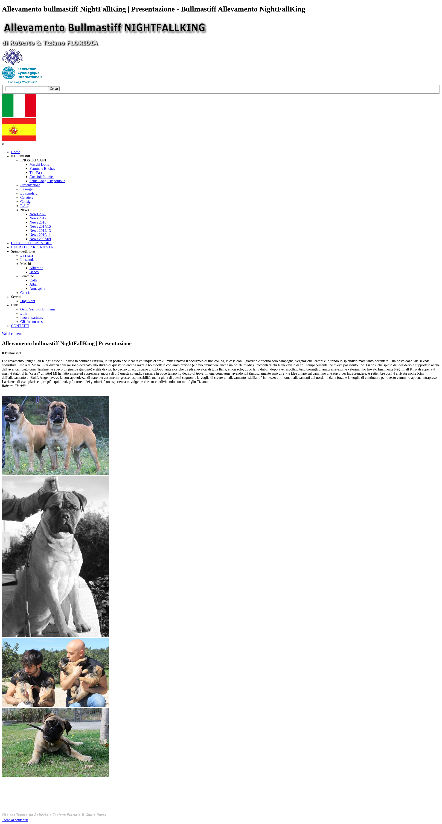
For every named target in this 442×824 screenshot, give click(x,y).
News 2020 (37, 214)
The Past (35, 173)
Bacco (34, 272)
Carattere (26, 197)
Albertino (36, 268)
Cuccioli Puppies (41, 177)
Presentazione (30, 185)
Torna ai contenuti (15, 820)
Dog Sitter (27, 301)
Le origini (27, 189)
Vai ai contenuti (13, 334)
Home (15, 152)
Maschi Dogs (39, 164)
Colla (33, 280)
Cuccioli (26, 293)
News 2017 (37, 218)
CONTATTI (20, 326)
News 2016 (37, 222)
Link (23, 313)
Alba (33, 284)
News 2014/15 (40, 226)
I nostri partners (31, 317)
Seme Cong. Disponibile (47, 181)
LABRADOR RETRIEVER (32, 247)
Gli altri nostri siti (32, 322)
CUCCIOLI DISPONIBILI (31, 243)
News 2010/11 (40, 235)
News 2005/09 (40, 239)
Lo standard (29, 193)
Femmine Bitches (42, 168)
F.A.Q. (25, 206)
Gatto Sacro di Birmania (37, 309)
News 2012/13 (40, 231)
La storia (26, 255)
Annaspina (37, 288)
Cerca (54, 88)
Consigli (26, 202)
